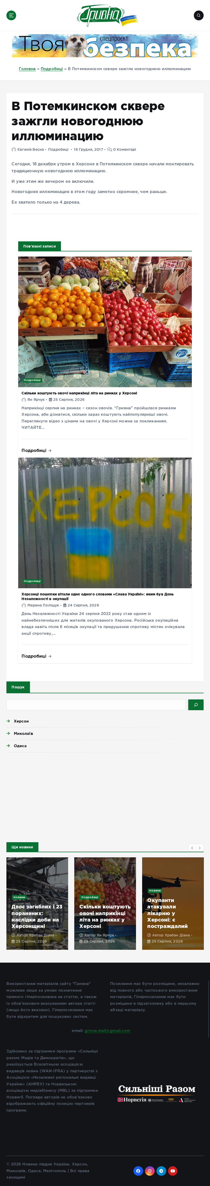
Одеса (20, 746)
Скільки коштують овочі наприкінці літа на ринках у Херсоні (79, 393)
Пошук (18, 687)
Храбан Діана (41, 935)
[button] (192, 848)
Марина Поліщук (43, 605)
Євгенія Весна (30, 149)
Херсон (21, 721)
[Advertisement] (104, 796)
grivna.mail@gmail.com (107, 1030)
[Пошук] (196, 704)
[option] (37, 903)
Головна (27, 69)
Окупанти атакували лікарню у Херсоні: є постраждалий (167, 913)
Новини (19, 897)
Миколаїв (23, 733)
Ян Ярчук (36, 399)
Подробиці (52, 69)
